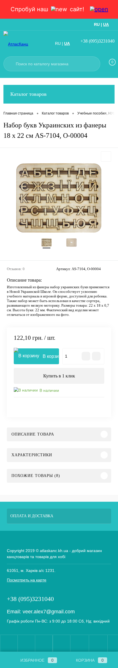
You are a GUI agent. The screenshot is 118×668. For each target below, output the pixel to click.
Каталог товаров (28, 94)
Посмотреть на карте (26, 580)
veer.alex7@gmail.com (49, 611)
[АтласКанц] (23, 44)
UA (106, 24)
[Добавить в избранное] (106, 156)
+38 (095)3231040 (97, 41)
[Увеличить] (59, 198)
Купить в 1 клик (59, 375)
